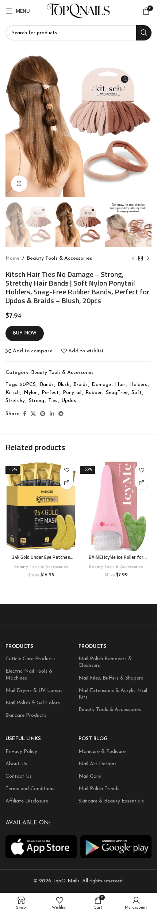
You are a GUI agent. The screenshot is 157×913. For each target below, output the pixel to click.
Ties (52, 400)
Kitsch (12, 392)
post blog (93, 739)
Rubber (93, 392)
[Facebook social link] (24, 414)
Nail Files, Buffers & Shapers (110, 678)
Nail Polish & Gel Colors (32, 703)
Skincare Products (25, 715)
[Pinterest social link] (42, 414)
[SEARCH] (144, 32)
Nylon (31, 392)
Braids (80, 384)
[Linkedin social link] (51, 414)
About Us (16, 764)
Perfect (50, 392)
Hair (120, 384)
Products (19, 646)
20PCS (28, 384)
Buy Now (25, 333)
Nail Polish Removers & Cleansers (105, 662)
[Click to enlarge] (19, 183)
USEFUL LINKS (23, 739)
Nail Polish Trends (98, 789)
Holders (138, 384)
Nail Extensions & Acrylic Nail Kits (112, 694)
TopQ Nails (66, 881)
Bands (47, 384)
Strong (36, 400)
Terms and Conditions (29, 789)
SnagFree (116, 392)
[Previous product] (133, 258)
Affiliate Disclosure (26, 801)
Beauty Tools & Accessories (59, 258)
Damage (101, 384)
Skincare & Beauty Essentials (111, 801)
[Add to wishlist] (66, 470)
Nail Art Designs (97, 764)
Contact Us (18, 776)
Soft (136, 392)
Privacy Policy (21, 751)
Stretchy (15, 400)
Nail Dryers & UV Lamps (33, 690)
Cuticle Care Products (30, 659)
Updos (68, 400)
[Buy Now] (66, 483)
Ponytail (72, 392)
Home (12, 258)
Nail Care (89, 776)
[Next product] (148, 258)
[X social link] (33, 414)
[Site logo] (78, 10)
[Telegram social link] (61, 414)
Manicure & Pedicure (102, 751)
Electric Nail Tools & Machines (29, 675)
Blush (63, 384)
